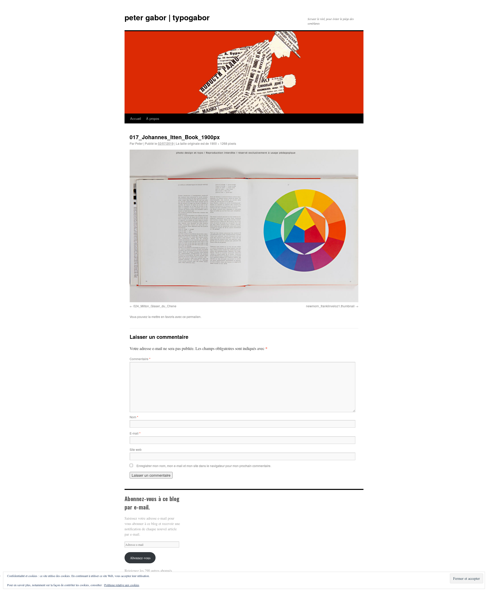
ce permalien (191, 316)
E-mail (135, 433)
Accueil (135, 118)
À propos (152, 118)
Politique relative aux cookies (121, 585)
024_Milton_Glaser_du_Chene (154, 306)
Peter (139, 143)
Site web (136, 449)
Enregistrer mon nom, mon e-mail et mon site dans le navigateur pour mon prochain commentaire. (203, 465)
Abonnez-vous (140, 557)
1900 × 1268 (218, 143)
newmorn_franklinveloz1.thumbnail (330, 306)
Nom (134, 417)
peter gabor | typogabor (167, 17)
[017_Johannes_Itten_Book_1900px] (244, 226)
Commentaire (140, 359)
